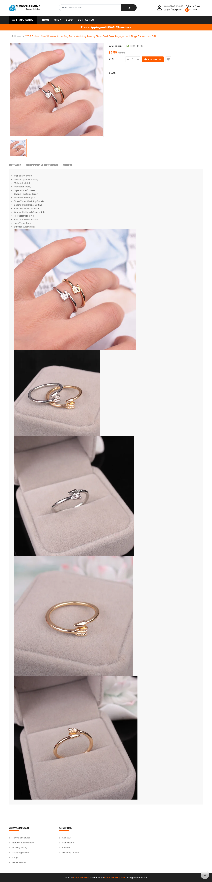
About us (67, 837)
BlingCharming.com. (115, 877)
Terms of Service (21, 837)
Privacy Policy (19, 847)
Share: (112, 73)
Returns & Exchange (23, 842)
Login (167, 9)
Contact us (68, 842)
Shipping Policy (20, 852)
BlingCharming (81, 877)
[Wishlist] (168, 59)
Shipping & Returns (42, 165)
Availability (115, 46)
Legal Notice (19, 862)
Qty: (110, 58)
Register (177, 9)
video (67, 165)
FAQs (15, 857)
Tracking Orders (71, 852)
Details (15, 165)
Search (66, 847)
